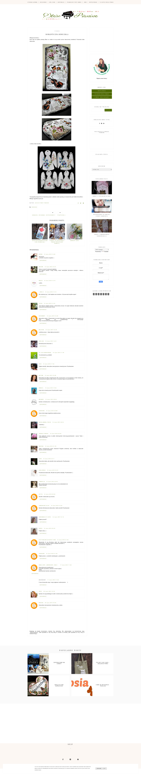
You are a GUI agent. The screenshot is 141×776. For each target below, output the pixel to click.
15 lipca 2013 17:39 (58, 352)
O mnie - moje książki (102, 97)
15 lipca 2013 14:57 (50, 266)
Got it (104, 768)
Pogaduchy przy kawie (74, 2)
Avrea (40, 254)
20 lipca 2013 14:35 (49, 591)
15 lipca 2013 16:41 (51, 341)
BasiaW (41, 266)
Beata (40, 528)
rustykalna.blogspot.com (47, 539)
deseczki (34, 207)
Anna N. (41, 387)
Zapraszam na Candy (59, 663)
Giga (40, 458)
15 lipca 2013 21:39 (50, 446)
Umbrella (42, 481)
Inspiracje (61, 2)
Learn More (98, 768)
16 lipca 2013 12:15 (58, 517)
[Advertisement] (103, 39)
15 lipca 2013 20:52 (58, 422)
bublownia (42, 470)
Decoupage (43, 2)
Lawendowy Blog (44, 505)
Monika (41, 602)
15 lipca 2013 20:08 (51, 410)
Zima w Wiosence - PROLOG (103, 685)
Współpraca (93, 2)
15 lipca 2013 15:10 (49, 280)
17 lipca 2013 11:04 (53, 579)
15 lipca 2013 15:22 (49, 303)
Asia (40, 363)
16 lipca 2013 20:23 (49, 528)
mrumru (41, 399)
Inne (85, 2)
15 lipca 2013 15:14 (50, 291)
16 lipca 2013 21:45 (51, 553)
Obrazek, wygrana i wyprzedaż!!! (43, 215)
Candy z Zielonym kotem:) (102, 196)
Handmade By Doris (45, 517)
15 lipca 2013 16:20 (51, 329)
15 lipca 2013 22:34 (52, 481)
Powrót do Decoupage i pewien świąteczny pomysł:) (57, 242)
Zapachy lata (74, 240)
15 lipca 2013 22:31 (52, 470)
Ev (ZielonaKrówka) (45, 352)
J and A (41, 291)
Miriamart (42, 315)
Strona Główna (32, 2)
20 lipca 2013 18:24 (50, 602)
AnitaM (41, 375)
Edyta (41, 494)
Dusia (40, 303)
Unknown (42, 410)
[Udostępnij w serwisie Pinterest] (83, 203)
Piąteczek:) (62, 215)
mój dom (52, 2)
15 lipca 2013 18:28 (50, 375)
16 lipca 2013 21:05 (63, 539)
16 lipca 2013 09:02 (49, 494)
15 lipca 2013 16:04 (52, 315)
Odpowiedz (43, 260)
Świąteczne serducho (59, 685)
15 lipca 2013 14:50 (49, 254)
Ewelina (41, 341)
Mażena (41, 446)
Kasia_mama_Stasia (45, 422)
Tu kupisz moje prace (107, 2)
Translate (106, 251)
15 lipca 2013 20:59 (55, 433)
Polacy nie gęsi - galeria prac (103, 663)
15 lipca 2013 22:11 (48, 458)
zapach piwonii (43, 433)
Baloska (41, 329)
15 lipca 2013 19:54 (50, 387)
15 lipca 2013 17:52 (48, 363)
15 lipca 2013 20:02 (51, 399)
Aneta (41, 280)
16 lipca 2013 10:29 (56, 505)
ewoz (40, 591)
